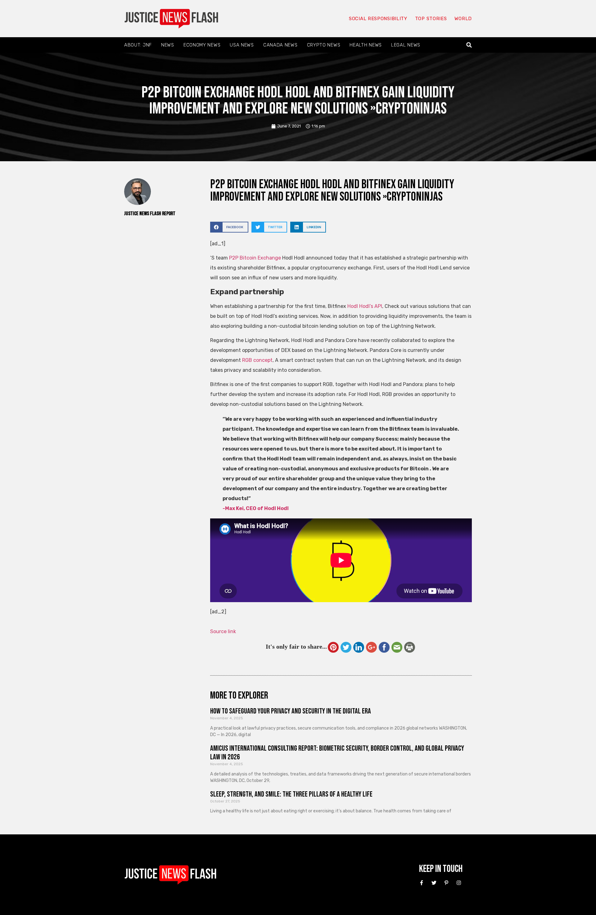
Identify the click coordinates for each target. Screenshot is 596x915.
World (463, 18)
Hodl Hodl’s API (364, 306)
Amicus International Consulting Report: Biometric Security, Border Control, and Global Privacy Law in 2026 (337, 753)
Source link (223, 631)
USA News (242, 45)
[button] (469, 45)
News (167, 45)
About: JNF (138, 45)
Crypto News (324, 45)
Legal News (405, 45)
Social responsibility (378, 18)
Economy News (201, 45)
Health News (366, 45)
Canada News (280, 45)
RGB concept (257, 360)
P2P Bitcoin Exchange (255, 258)
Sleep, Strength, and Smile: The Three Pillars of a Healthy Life (291, 794)
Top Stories (431, 18)
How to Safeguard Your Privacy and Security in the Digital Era (290, 711)
